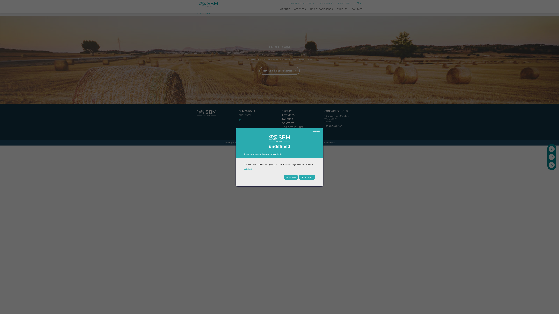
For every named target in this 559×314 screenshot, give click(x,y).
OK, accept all (307, 177)
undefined (316, 132)
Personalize (290, 177)
